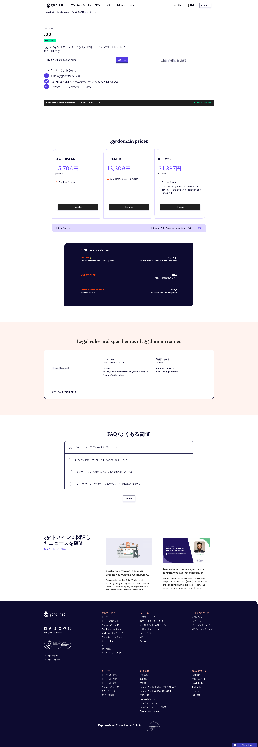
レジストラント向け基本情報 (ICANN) (156, 691)
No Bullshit (197, 687)
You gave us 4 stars (53, 632)
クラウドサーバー (109, 691)
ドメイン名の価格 (77, 12)
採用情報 (196, 695)
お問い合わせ (198, 617)
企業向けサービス (147, 617)
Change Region (51, 655)
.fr (92, 103)
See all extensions (202, 103)
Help (192, 5)
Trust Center (198, 683)
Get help (129, 498)
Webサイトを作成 (80, 5)
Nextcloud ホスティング (112, 633)
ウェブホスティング (110, 625)
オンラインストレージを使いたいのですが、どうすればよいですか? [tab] (107, 484)
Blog (180, 5)
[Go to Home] (55, 5)
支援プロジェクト (199, 679)
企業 (108, 5)
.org (84, 103)
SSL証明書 (106, 649)
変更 (200, 228)
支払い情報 (145, 695)
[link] (45, 628)
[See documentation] (90, 257)
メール (104, 645)
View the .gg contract (167, 371)
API (141, 637)
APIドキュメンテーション (203, 629)
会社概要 (196, 675)
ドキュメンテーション (201, 625)
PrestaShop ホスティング (113, 637)
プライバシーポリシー (149, 703)
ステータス (197, 621)
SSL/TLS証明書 (108, 695)
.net (99, 103)
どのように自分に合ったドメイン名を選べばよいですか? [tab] (101, 459)
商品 (97, 5)
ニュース (196, 691)
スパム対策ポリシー (148, 699)
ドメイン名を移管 (109, 679)
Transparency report (149, 711)
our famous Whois (130, 725)
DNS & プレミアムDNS (111, 653)
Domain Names (63, 12)
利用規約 (144, 679)
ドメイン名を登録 (109, 675)
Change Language (52, 660)
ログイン (205, 5)
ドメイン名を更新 (109, 683)
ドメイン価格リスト (110, 621)
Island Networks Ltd (113, 362)
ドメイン (105, 617)
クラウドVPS (107, 641)
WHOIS (143, 641)
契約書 (143, 683)
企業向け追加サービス (149, 629)
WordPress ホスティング (112, 629)
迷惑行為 (144, 675)
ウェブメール (146, 633)
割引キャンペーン (125, 5)
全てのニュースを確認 (55, 548)
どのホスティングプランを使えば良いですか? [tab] (96, 447)
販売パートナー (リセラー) (151, 621)
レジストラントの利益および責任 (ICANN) (158, 687)
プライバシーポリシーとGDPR (153, 707)
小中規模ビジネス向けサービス (153, 625)
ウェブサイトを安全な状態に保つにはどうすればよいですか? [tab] (104, 471)
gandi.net (50, 12)
